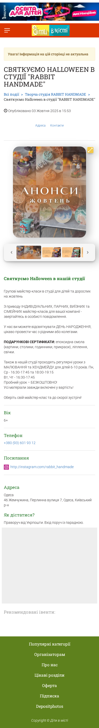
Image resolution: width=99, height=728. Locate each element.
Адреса (40, 125)
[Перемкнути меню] (7, 30)
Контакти (57, 125)
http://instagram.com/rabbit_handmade (42, 467)
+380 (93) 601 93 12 (20, 443)
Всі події (11, 94)
